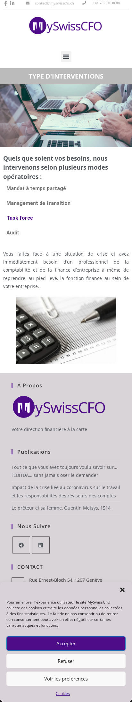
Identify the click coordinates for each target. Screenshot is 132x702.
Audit (12, 233)
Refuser (66, 661)
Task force (19, 218)
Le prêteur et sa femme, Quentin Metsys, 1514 (61, 508)
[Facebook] (21, 545)
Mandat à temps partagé (36, 188)
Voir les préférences (66, 678)
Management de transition (38, 203)
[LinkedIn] (41, 545)
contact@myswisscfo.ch (54, 3)
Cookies (63, 693)
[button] (122, 590)
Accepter (66, 643)
